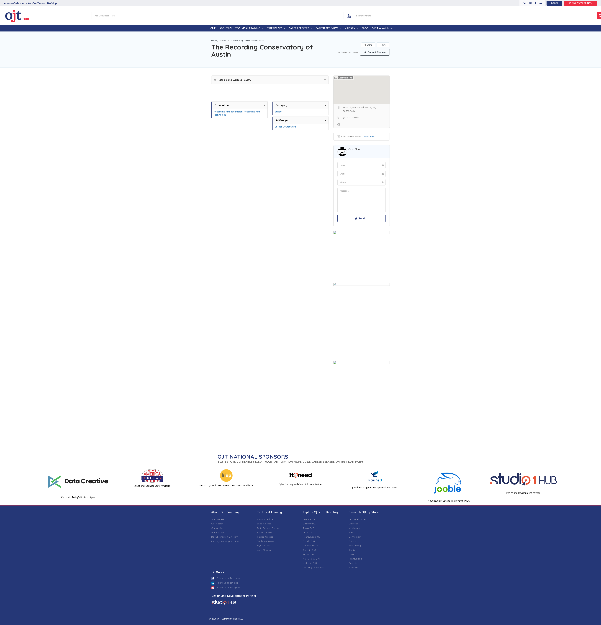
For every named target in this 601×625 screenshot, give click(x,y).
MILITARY (349, 28)
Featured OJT (310, 519)
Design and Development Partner (523, 492)
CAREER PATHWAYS (327, 28)
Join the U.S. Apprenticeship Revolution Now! (374, 487)
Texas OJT (308, 528)
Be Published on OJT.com (224, 536)
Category (281, 105)
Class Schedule (265, 519)
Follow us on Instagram (228, 587)
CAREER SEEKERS (299, 28)
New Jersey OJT (311, 558)
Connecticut (355, 536)
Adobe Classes (265, 532)
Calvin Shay (354, 149)
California (354, 523)
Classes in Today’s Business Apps (78, 497)
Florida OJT (309, 541)
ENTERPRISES (274, 28)
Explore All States (358, 519)
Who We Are (217, 519)
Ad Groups (281, 120)
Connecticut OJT (312, 545)
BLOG (365, 28)
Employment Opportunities (225, 541)
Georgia (353, 563)
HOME (212, 28)
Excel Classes (264, 523)
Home (214, 40)
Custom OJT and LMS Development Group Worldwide (226, 485)
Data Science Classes (268, 528)
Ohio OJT (308, 532)
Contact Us (217, 528)
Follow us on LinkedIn (227, 582)
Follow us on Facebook (228, 578)
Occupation (221, 105)
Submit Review (376, 52)
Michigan (353, 567)
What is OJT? (218, 532)
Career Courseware (285, 126)
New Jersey (355, 545)
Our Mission (217, 523)
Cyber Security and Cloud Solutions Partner (300, 484)
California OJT (310, 523)
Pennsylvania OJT (312, 536)
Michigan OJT (310, 563)
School (223, 40)
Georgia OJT (309, 550)
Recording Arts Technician (228, 111)
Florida (352, 541)
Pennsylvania (355, 558)
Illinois (352, 550)
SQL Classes (263, 545)
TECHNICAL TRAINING (247, 28)
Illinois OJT (308, 554)
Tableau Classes (265, 541)
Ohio (351, 554)
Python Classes (265, 536)
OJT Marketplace (382, 28)
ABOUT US (225, 28)
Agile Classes (264, 550)
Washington (355, 528)
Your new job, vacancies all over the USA (449, 500)
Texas (352, 532)
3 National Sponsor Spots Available (152, 485)
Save (384, 45)
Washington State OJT (315, 567)
